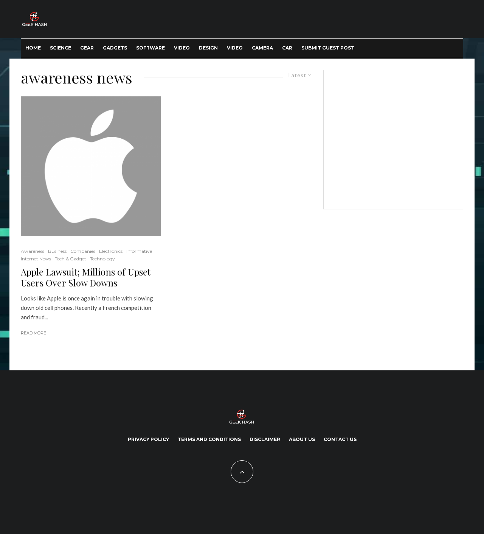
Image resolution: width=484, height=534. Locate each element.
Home (33, 48)
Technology (102, 259)
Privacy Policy (148, 439)
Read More (33, 333)
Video (182, 48)
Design (208, 48)
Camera (262, 48)
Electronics (111, 251)
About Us (302, 439)
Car (287, 48)
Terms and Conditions (209, 439)
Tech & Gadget (70, 259)
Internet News (36, 259)
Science (60, 48)
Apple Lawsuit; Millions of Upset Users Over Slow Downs (85, 277)
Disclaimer (265, 439)
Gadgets (115, 48)
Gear (87, 48)
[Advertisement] (391, 138)
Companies (82, 251)
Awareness (32, 251)
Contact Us (340, 439)
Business (57, 251)
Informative (139, 251)
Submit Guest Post (327, 48)
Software (150, 48)
